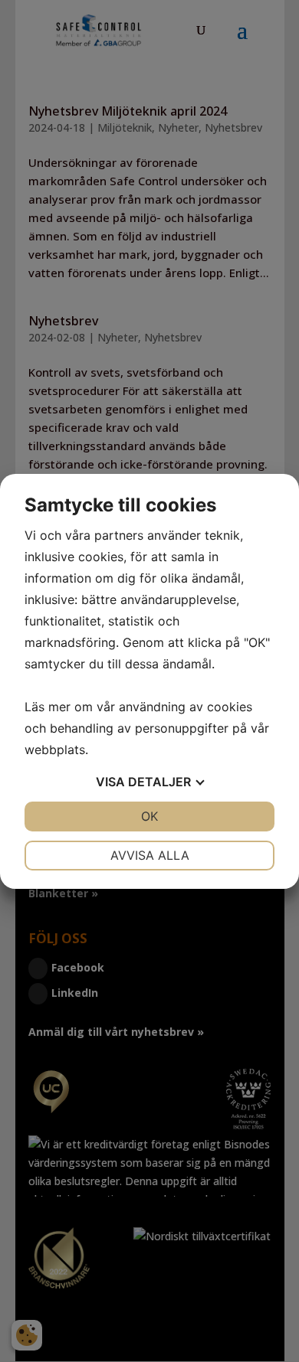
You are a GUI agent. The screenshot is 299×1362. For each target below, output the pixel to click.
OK (149, 816)
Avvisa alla (149, 855)
